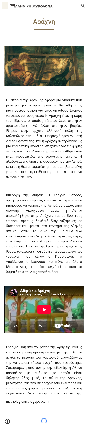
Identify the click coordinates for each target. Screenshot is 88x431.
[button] (5, 5)
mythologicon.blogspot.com (27, 401)
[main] (44, 23)
